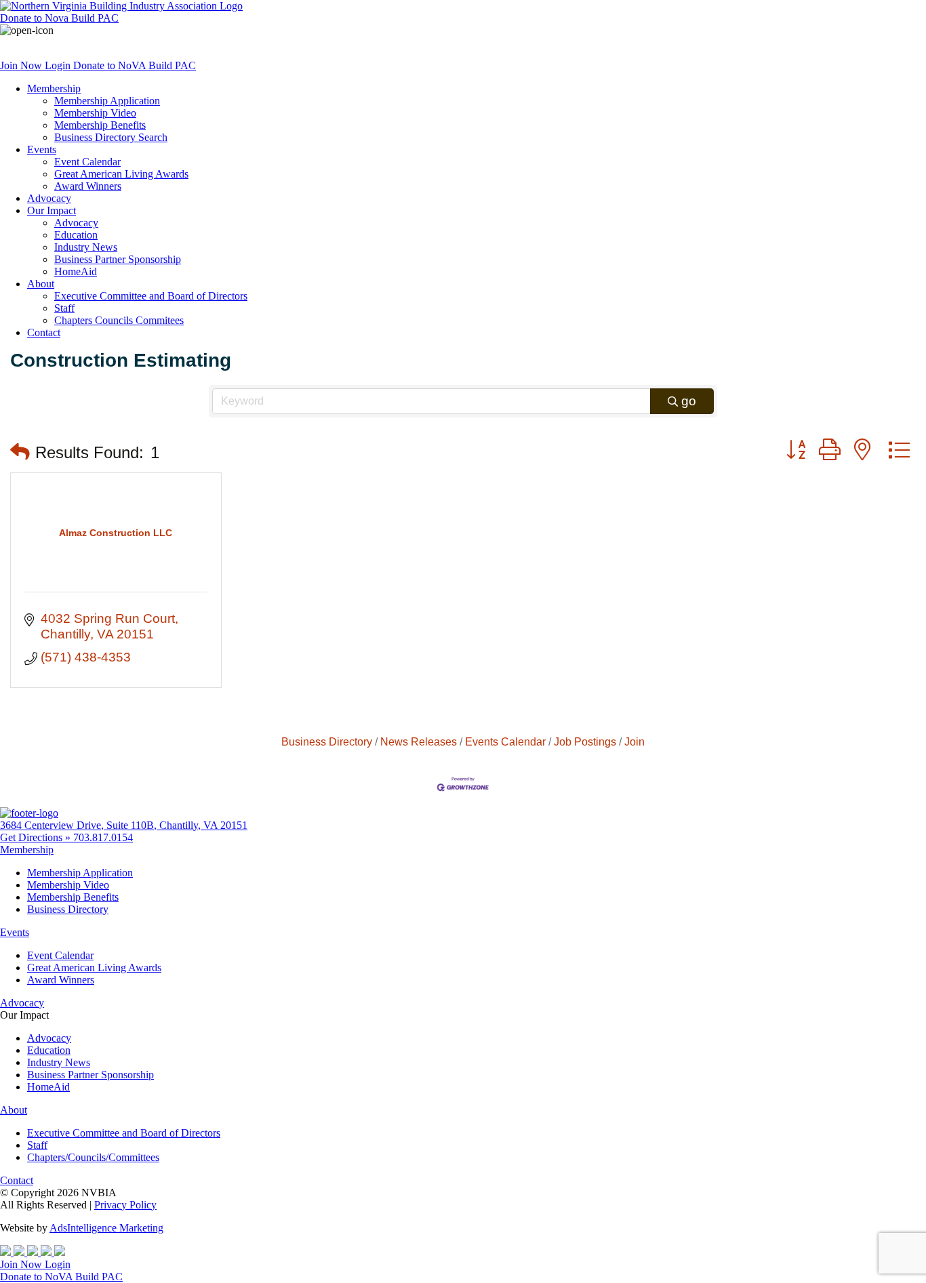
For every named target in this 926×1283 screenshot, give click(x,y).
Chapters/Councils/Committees (93, 1157)
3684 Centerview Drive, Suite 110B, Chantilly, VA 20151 (123, 825)
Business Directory (326, 741)
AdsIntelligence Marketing (106, 1228)
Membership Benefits (100, 125)
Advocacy (49, 198)
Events (41, 149)
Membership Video (95, 113)
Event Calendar (87, 161)
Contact (43, 332)
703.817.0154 (103, 837)
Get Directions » (36, 837)
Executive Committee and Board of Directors (150, 296)
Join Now (22, 65)
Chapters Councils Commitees (119, 320)
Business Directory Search (110, 137)
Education (76, 235)
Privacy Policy (125, 1204)
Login (59, 65)
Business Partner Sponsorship (117, 259)
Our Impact (51, 210)
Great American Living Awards (121, 174)
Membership (54, 88)
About (40, 283)
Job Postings (585, 741)
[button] (20, 452)
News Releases (418, 741)
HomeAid (75, 271)
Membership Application (107, 100)
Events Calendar (505, 741)
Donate (59, 18)
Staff (64, 308)
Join (634, 741)
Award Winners (87, 186)
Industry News (85, 247)
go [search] (688, 401)
